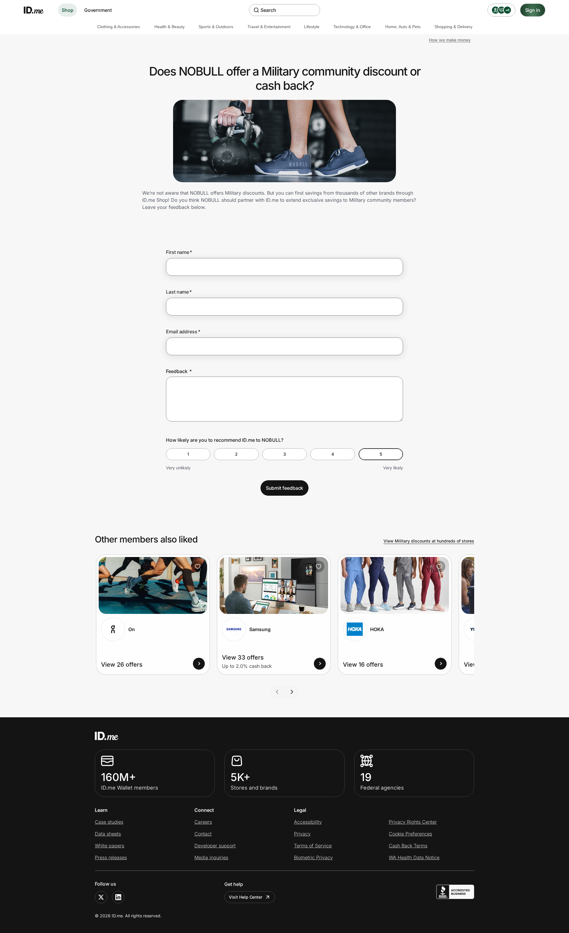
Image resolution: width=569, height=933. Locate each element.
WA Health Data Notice (414, 857)
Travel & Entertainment (268, 26)
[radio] (188, 454)
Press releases (111, 857)
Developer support (215, 846)
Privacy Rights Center (413, 822)
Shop (67, 10)
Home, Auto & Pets (403, 26)
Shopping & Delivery (453, 26)
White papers (109, 846)
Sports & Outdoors (216, 26)
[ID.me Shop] (37, 10)
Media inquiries (211, 857)
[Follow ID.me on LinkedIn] (118, 897)
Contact (203, 834)
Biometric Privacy (313, 857)
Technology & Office (352, 26)
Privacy (302, 834)
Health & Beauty (169, 26)
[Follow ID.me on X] (101, 897)
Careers (203, 822)
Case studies (109, 822)
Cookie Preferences (410, 834)
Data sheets (108, 834)
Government (98, 10)
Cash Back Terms (408, 846)
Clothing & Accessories (118, 26)
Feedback (179, 371)
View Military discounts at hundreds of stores (428, 540)
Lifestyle (311, 26)
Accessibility (308, 822)
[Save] (198, 566)
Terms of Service (313, 846)
